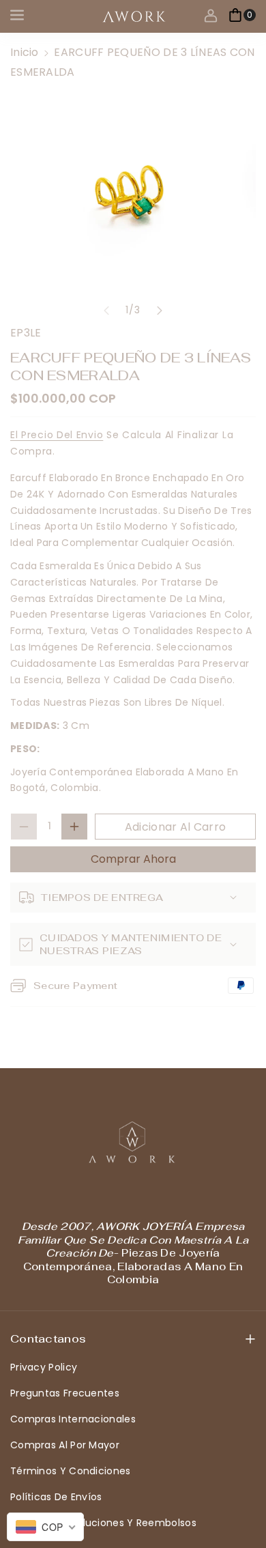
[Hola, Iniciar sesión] (211, 15)
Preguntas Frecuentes (64, 1393)
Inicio (24, 52)
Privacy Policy (43, 1367)
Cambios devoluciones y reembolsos (103, 1523)
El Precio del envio (56, 435)
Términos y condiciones (70, 1471)
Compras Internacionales (73, 1419)
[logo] (133, 1142)
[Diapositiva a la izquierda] (106, 310)
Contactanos (48, 1339)
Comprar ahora (133, 859)
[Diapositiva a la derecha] (159, 310)
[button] (18, 15)
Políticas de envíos (56, 1497)
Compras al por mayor (64, 1445)
